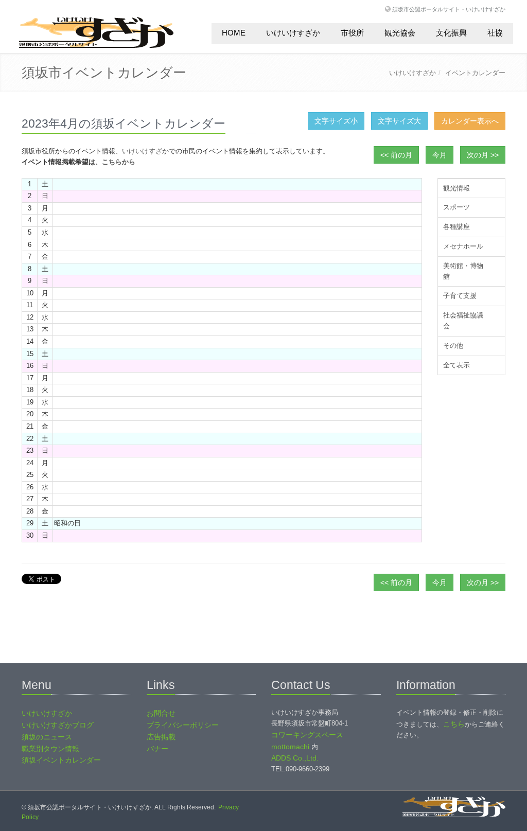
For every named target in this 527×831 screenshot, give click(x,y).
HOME (233, 32)
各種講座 (456, 227)
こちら (454, 724)
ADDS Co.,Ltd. (295, 758)
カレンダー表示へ (470, 121)
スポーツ (456, 207)
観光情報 (456, 188)
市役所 (352, 32)
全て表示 (456, 365)
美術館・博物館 (463, 271)
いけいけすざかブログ (58, 725)
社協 (495, 32)
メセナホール (463, 246)
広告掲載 (161, 737)
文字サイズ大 (399, 121)
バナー (157, 749)
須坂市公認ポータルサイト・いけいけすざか (448, 9)
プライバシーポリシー (183, 725)
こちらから (118, 162)
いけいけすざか (293, 32)
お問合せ (161, 713)
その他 (453, 345)
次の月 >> (483, 155)
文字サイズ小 (336, 121)
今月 (439, 155)
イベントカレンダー (475, 73)
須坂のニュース (47, 737)
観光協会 (399, 32)
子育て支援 (460, 295)
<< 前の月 (396, 155)
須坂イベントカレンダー (61, 760)
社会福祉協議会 (463, 320)
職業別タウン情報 (50, 749)
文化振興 (451, 32)
